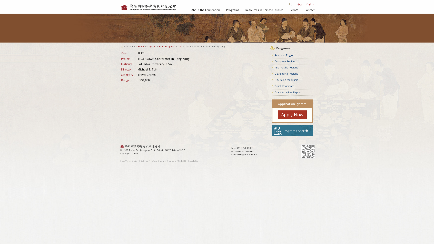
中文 (300, 4)
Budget (126, 80)
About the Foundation (205, 10)
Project (125, 59)
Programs (232, 10)
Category (127, 75)
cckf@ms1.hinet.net (247, 154)
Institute (126, 64)
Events (294, 10)
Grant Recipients (167, 46)
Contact (309, 10)
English (310, 4)
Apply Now (292, 114)
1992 (180, 46)
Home (141, 46)
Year (124, 53)
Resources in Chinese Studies (264, 10)
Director (126, 69)
